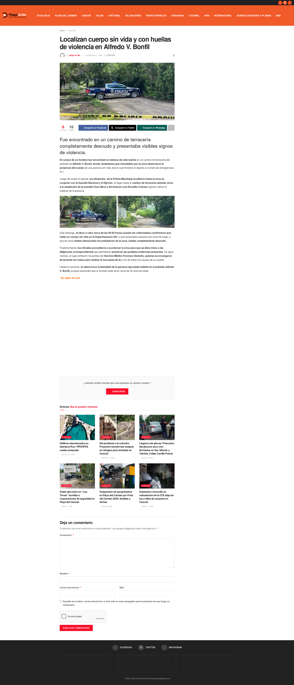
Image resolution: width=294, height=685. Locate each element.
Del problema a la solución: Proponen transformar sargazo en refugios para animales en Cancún (117, 448)
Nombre (65, 573)
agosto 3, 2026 (68, 454)
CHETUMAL (114, 15)
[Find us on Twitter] (285, 2)
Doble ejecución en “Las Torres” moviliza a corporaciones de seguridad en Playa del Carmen (77, 497)
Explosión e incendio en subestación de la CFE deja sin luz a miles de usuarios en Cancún (156, 497)
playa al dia (74, 55)
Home (62, 30)
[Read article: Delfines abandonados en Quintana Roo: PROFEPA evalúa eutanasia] (77, 427)
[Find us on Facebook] (280, 2)
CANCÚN (86, 15)
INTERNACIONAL (223, 15)
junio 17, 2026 (147, 506)
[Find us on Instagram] (290, 2)
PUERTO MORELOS (156, 15)
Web (121, 587)
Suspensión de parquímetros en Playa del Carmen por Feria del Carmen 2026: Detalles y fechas (116, 497)
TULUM (99, 15)
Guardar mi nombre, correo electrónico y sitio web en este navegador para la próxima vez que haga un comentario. (116, 603)
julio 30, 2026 (147, 457)
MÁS (278, 15)
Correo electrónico (70, 587)
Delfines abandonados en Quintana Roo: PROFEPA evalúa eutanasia (74, 446)
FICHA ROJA (43, 15)
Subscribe (118, 391)
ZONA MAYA (177, 15)
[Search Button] (290, 15)
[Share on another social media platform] (171, 128)
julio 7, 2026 (66, 506)
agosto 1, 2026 (108, 457)
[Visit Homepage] (14, 16)
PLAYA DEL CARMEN (66, 15)
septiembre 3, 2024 (94, 55)
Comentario (67, 535)
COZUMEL (194, 15)
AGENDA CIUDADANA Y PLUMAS (254, 15)
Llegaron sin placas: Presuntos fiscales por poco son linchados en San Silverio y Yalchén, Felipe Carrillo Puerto (156, 448)
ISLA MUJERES (133, 15)
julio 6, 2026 (106, 506)
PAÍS (206, 15)
